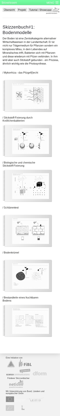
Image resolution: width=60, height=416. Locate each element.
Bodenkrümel (11, 252)
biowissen (9, 2)
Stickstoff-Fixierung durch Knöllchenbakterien (18, 119)
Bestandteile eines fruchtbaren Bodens (20, 299)
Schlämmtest (11, 207)
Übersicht (9, 10)
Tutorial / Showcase (40, 10)
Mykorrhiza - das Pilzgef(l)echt (21, 72)
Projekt (22, 10)
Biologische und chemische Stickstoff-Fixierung (19, 164)
